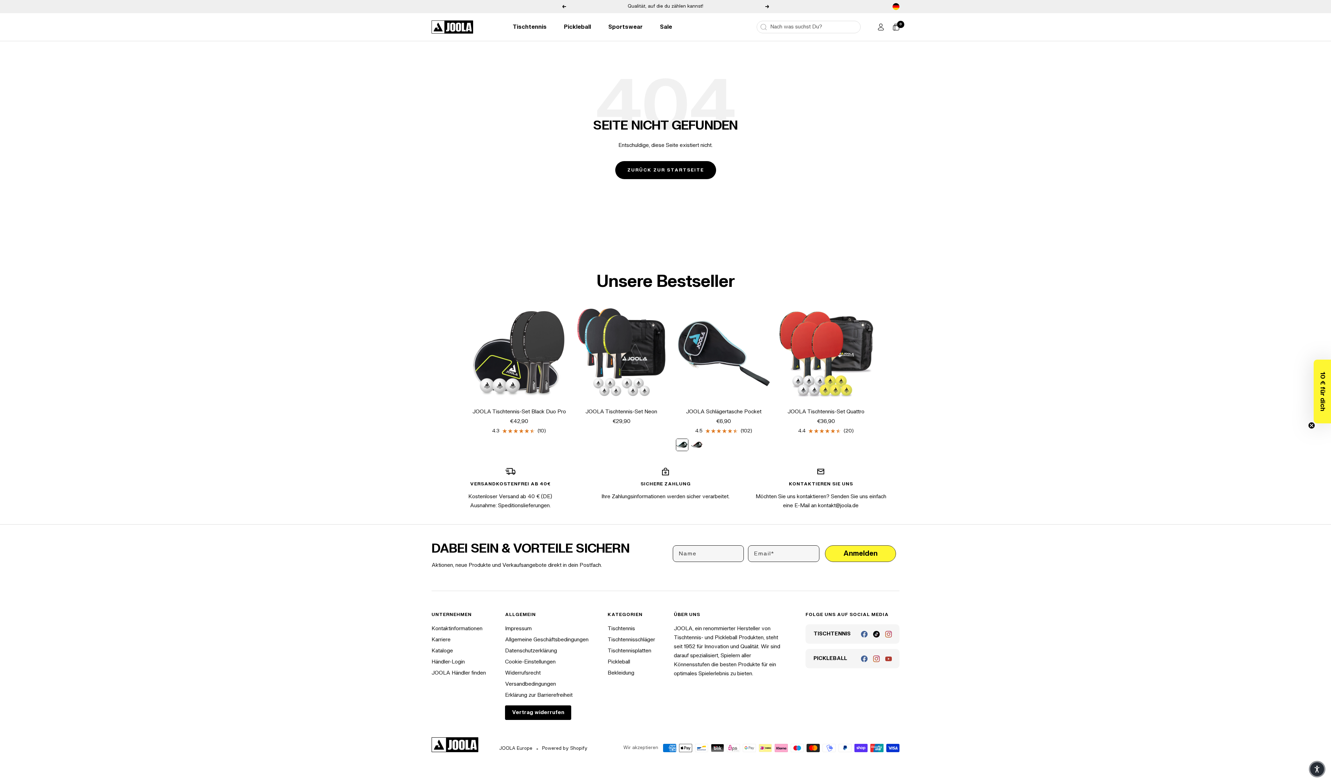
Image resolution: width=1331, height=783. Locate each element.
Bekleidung (621, 673)
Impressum (518, 628)
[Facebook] (864, 634)
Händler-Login (448, 662)
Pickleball (577, 27)
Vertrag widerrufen (538, 712)
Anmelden (860, 553)
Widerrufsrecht (523, 673)
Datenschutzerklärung (531, 651)
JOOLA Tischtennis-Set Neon (621, 411)
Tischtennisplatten (629, 651)
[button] (1322, 391)
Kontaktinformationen (457, 628)
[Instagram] (888, 634)
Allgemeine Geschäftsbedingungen (547, 639)
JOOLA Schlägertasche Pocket (724, 411)
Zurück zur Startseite (665, 170)
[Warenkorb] (896, 27)
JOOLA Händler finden (459, 673)
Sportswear (625, 27)
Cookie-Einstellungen (530, 662)
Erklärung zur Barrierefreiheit (539, 695)
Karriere (441, 639)
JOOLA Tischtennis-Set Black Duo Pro (519, 411)
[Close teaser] (1311, 425)
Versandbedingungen (530, 684)
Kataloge (442, 651)
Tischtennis (530, 27)
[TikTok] (876, 634)
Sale (666, 27)
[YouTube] (888, 659)
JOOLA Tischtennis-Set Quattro (826, 411)
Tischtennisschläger (631, 639)
